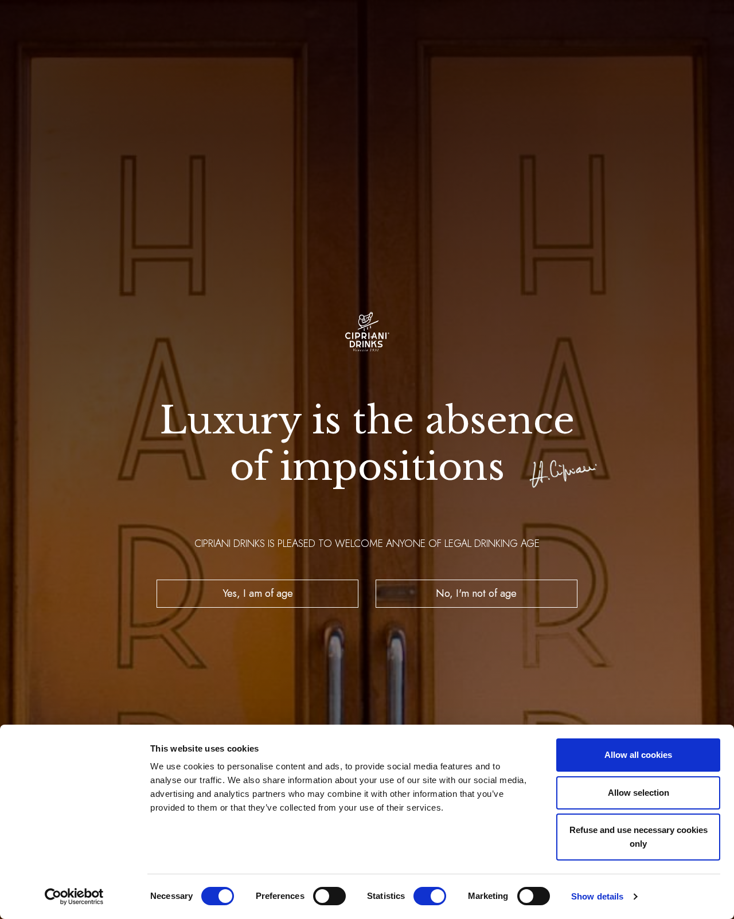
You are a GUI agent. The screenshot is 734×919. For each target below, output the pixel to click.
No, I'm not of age (476, 593)
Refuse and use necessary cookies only (638, 836)
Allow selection (638, 792)
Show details (597, 896)
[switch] (329, 896)
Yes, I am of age (257, 593)
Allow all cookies (638, 755)
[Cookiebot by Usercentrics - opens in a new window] (74, 896)
